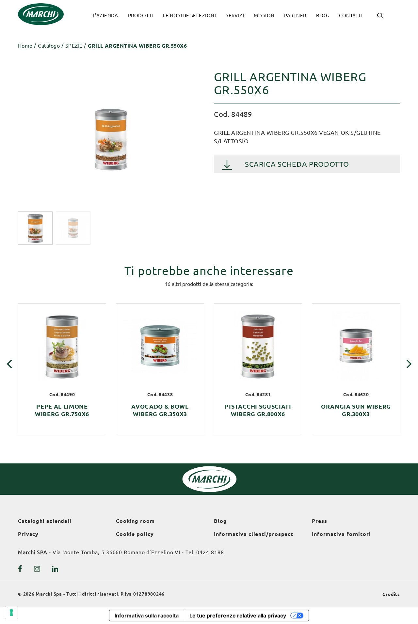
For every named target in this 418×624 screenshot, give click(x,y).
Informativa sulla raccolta (147, 615)
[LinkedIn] (55, 568)
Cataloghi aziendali (45, 521)
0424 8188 (210, 552)
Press (319, 521)
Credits (391, 594)
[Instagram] (37, 568)
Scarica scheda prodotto (297, 164)
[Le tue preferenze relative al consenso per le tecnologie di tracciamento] (11, 612)
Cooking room (135, 521)
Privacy (28, 534)
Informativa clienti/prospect (253, 534)
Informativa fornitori (341, 534)
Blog (220, 521)
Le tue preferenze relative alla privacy (237, 615)
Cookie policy (135, 534)
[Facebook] (20, 568)
